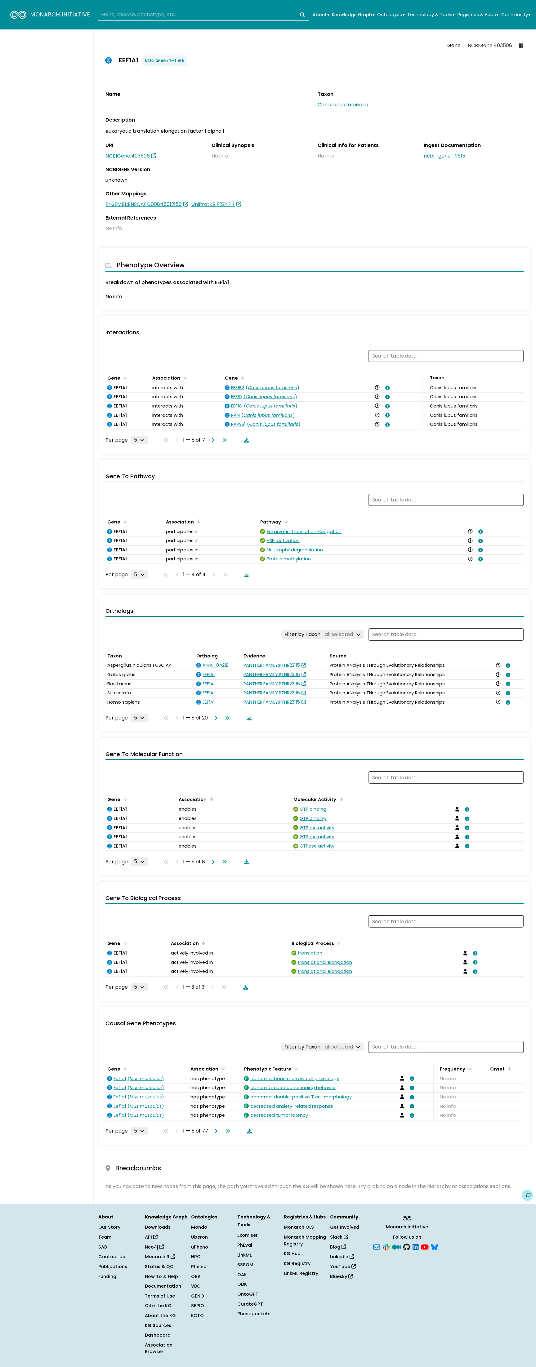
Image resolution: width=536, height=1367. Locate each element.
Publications (112, 1266)
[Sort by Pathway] (284, 521)
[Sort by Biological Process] (338, 943)
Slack (337, 1237)
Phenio (199, 1266)
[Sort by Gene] (124, 377)
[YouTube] (425, 1246)
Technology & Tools (431, 14)
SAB (102, 1247)
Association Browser (158, 1348)
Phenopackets (253, 1314)
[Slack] (386, 1246)
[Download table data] (245, 440)
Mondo (199, 1227)
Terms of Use (160, 1296)
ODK (242, 1284)
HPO (196, 1256)
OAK (242, 1274)
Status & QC (159, 1266)
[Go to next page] (212, 440)
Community (515, 14)
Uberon (199, 1237)
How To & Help (161, 1276)
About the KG (160, 1315)
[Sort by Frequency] (469, 1068)
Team (104, 1237)
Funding (107, 1276)
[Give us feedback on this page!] (527, 1195)
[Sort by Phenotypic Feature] (295, 1068)
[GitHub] (406, 1246)
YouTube (340, 1266)
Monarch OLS (299, 1227)
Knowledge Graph (353, 14)
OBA (196, 1276)
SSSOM (245, 1265)
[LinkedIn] (416, 1246)
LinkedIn (340, 1256)
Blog (336, 1247)
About (321, 14)
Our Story (109, 1227)
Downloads (158, 1227)
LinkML (244, 1255)
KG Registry (297, 1263)
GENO (197, 1296)
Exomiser (247, 1235)
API (149, 1237)
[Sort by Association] (184, 377)
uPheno (199, 1247)
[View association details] (386, 388)
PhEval (244, 1245)
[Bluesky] (434, 1246)
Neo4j (152, 1247)
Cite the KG (158, 1305)
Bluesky (339, 1276)
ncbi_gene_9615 (444, 155)
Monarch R (158, 1256)
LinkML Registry (301, 1273)
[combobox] (203, 15)
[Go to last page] (223, 440)
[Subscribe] (376, 1246)
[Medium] (396, 1246)
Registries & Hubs (478, 14)
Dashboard (158, 1335)
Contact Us (111, 1256)
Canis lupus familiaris (343, 104)
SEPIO (197, 1305)
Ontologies (390, 14)
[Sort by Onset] (508, 1068)
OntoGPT (247, 1294)
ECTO (197, 1315)
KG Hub (292, 1253)
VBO (196, 1286)
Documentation (163, 1286)
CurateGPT (250, 1304)
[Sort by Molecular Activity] (340, 799)
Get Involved (344, 1227)
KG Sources (158, 1325)
